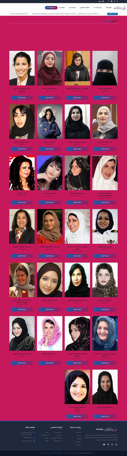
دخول (100, 1)
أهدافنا (79, 439)
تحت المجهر (45, 435)
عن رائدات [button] (98, 7)
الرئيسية (109, 7)
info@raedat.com (27, 441)
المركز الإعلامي (85, 7)
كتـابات (46, 432)
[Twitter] (112, 444)
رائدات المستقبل (56, 438)
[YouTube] (104, 444)
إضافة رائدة (50, 7)
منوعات (59, 435)
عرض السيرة (105, 97)
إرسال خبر (72, 7)
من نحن (79, 435)
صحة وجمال (58, 441)
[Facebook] (116, 444)
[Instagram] (108, 444)
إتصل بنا (62, 7)
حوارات (46, 441)
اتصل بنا (78, 445)
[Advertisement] (63, 38)
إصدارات (46, 438)
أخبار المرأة (58, 432)
